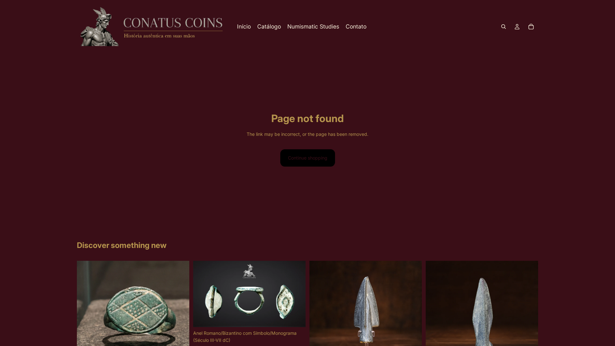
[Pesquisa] (503, 27)
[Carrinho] (531, 27)
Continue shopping (307, 158)
